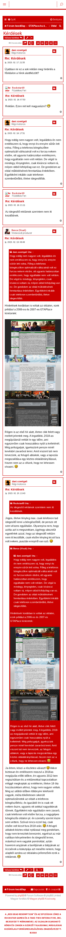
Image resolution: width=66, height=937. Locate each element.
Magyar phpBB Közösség (42, 898)
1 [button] (32, 43)
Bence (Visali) (19, 230)
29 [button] (38, 43)
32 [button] (51, 43)
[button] (25, 43)
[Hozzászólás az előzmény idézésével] (54, 51)
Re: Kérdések (15, 58)
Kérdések (12, 33)
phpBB (21, 895)
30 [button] (42, 43)
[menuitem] (12, 19)
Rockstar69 (18, 88)
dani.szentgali (19, 50)
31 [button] (46, 43)
